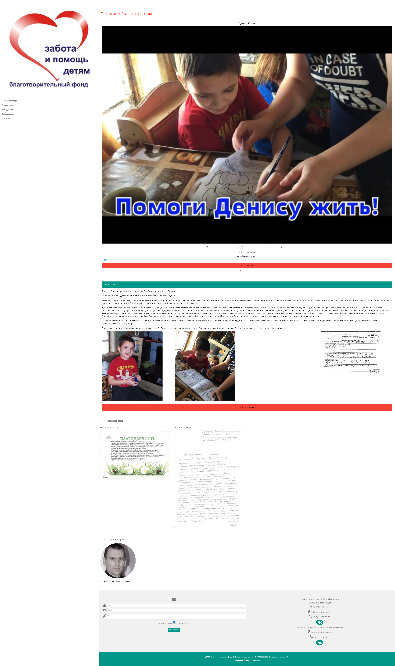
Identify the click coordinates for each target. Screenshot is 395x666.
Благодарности (8, 109)
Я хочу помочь (247, 265)
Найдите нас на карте (321, 612)
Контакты (6, 118)
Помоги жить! (7, 105)
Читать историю (246, 271)
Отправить (174, 630)
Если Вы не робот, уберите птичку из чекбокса (174, 623)
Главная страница (9, 101)
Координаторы (8, 114)
